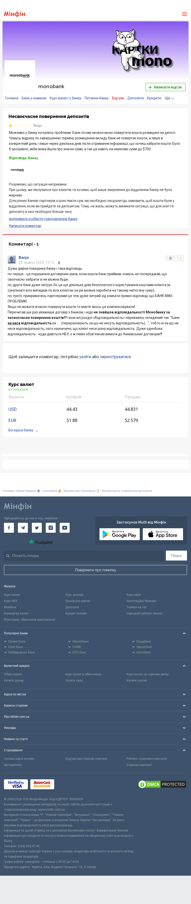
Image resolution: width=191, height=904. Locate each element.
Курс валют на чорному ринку (148, 674)
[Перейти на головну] (14, 14)
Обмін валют (13, 674)
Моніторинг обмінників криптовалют (29, 619)
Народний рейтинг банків (144, 613)
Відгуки (118, 98)
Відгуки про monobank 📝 (82, 490)
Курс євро (134, 595)
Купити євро (74, 680)
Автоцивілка (13, 765)
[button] (181, 29)
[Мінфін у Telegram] (23, 528)
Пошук (176, 556)
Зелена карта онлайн (19, 758)
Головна (11, 98)
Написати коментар (25, 226)
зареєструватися (115, 356)
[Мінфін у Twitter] (37, 528)
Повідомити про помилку (95, 570)
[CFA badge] (68, 785)
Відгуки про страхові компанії (86, 758)
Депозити (135, 98)
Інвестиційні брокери (141, 601)
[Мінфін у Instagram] (51, 528)
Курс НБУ (10, 601)
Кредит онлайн (76, 613)
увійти (85, 356)
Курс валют (12, 595)
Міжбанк (10, 607)
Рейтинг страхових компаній (147, 758)
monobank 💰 (52, 490)
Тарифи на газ (136, 607)
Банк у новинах (34, 98)
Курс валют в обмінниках (83, 674)
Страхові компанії (139, 765)
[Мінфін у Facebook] (9, 528)
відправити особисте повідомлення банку (43, 219)
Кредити (154, 98)
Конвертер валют (16, 613)
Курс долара (74, 595)
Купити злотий (137, 680)
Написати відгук (167, 87)
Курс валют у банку (65, 98)
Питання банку (97, 98)
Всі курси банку (20, 430)
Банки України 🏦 (28, 490)
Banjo (38, 125)
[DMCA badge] (162, 785)
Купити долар (13, 680)
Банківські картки (77, 601)
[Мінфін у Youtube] (65, 528)
